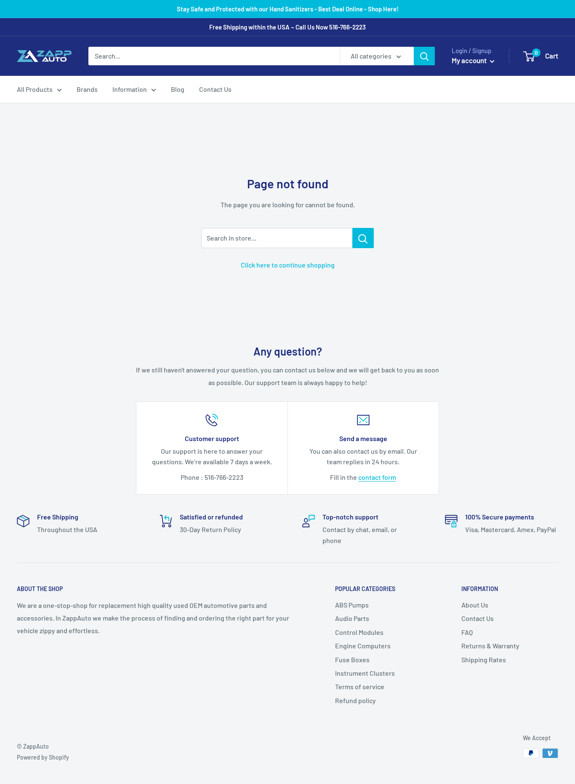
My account (470, 60)
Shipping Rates (483, 660)
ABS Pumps (352, 605)
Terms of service (359, 686)
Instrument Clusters (365, 673)
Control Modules (359, 632)
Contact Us (215, 89)
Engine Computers (363, 646)
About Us (474, 605)
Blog (177, 89)
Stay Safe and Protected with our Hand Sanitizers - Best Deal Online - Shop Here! (288, 9)
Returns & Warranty (490, 646)
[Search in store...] (363, 238)
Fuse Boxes (352, 660)
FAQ (467, 632)
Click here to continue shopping (288, 265)
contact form (377, 477)
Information (129, 89)
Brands (87, 89)
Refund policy (355, 700)
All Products (35, 89)
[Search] (424, 56)
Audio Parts (352, 618)
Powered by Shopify (43, 757)
